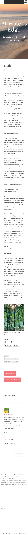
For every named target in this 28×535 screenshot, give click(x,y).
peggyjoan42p (6, 414)
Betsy (14, 70)
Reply (5, 434)
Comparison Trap (10, 373)
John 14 (6, 356)
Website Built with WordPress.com (14, 526)
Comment (18, 455)
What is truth (15, 361)
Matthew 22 (7, 361)
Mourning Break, (5, 482)
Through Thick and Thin (12, 379)
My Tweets (3, 518)
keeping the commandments (11, 359)
